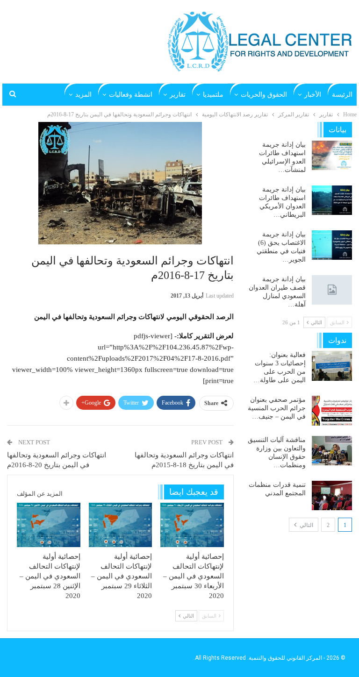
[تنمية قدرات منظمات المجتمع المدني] (332, 496)
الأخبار (312, 94)
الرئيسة (342, 94)
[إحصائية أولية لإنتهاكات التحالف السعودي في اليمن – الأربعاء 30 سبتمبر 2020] (192, 525)
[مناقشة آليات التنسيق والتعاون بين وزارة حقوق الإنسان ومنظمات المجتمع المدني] (332, 451)
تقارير (178, 94)
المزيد (83, 94)
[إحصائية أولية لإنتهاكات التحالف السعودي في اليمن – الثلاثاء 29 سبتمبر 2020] (120, 525)
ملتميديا (213, 94)
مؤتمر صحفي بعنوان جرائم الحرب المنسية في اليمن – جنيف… (277, 408)
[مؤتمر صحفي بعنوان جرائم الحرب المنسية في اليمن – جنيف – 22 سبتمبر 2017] (332, 411)
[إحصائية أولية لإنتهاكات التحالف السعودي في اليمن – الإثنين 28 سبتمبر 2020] (48, 525)
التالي (305, 525)
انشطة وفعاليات (130, 94)
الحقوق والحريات (264, 94)
